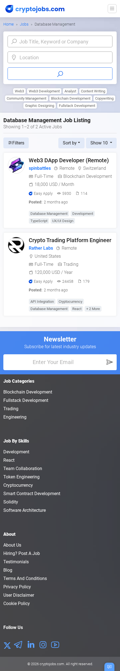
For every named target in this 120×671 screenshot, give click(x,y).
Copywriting (104, 98)
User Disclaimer (18, 595)
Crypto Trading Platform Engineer (70, 240)
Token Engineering (21, 477)
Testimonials (16, 561)
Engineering (15, 417)
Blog (7, 570)
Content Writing (93, 91)
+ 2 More (93, 309)
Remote (67, 168)
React (76, 309)
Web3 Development (44, 91)
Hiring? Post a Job (21, 553)
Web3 (19, 91)
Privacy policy (17, 586)
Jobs (24, 24)
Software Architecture (24, 510)
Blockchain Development (70, 98)
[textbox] (64, 57)
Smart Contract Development (31, 493)
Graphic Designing (39, 106)
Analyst (70, 91)
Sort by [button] (70, 143)
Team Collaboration (22, 468)
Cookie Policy (16, 603)
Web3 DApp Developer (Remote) (69, 160)
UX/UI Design (62, 221)
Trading (70, 264)
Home (8, 24)
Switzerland (94, 168)
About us (12, 545)
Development (82, 214)
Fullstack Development (77, 106)
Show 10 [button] (99, 143)
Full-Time (44, 176)
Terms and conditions (25, 578)
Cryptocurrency (70, 301)
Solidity (10, 502)
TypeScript (38, 221)
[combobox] (64, 57)
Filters (18, 143)
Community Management (26, 98)
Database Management (49, 214)
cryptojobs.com (52, 664)
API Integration (42, 301)
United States (48, 256)
